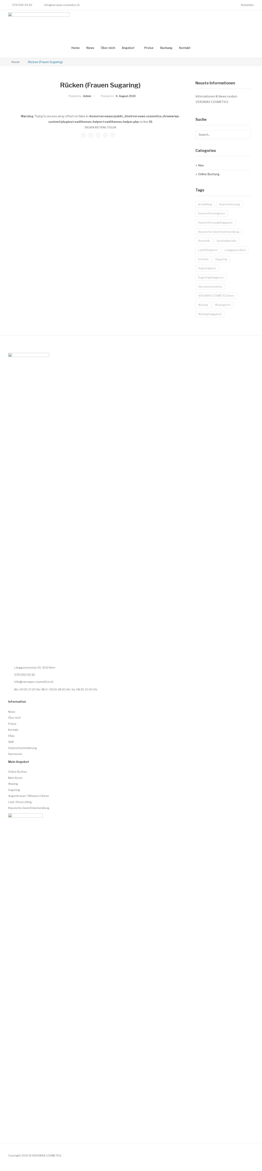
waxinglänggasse (210, 314)
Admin (87, 96)
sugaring (221, 259)
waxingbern (223, 304)
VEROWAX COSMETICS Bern (216, 295)
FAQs (11, 735)
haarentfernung (229, 204)
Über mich (108, 48)
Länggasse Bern (235, 250)
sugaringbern (207, 268)
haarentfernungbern (211, 213)
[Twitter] (90, 135)
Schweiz (203, 259)
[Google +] (105, 135)
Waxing (13, 783)
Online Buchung (208, 174)
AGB (11, 741)
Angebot (128, 48)
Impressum (15, 753)
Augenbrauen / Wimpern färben (28, 795)
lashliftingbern (208, 250)
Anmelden (247, 5)
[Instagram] (90, 5)
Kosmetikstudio (226, 240)
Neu (201, 165)
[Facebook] (98, 5)
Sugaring (14, 790)
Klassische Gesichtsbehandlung (218, 231)
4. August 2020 (126, 96)
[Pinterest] (98, 135)
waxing (203, 304)
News (90, 48)
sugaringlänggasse (211, 277)
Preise (149, 48)
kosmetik (204, 240)
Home (75, 48)
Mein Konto (15, 777)
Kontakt (185, 48)
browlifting (205, 204)
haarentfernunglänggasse (215, 222)
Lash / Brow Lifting (20, 802)
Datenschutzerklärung (22, 748)
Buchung (166, 48)
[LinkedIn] (112, 135)
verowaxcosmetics (210, 286)
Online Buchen (17, 771)
